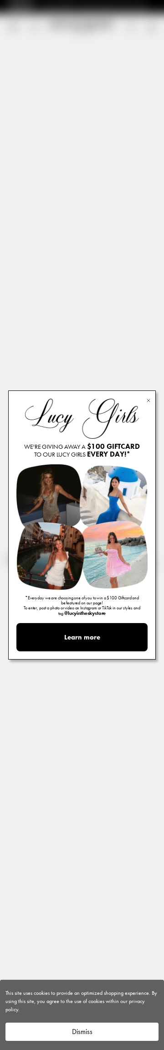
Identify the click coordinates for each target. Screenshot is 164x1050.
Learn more (82, 637)
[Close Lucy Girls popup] (148, 400)
